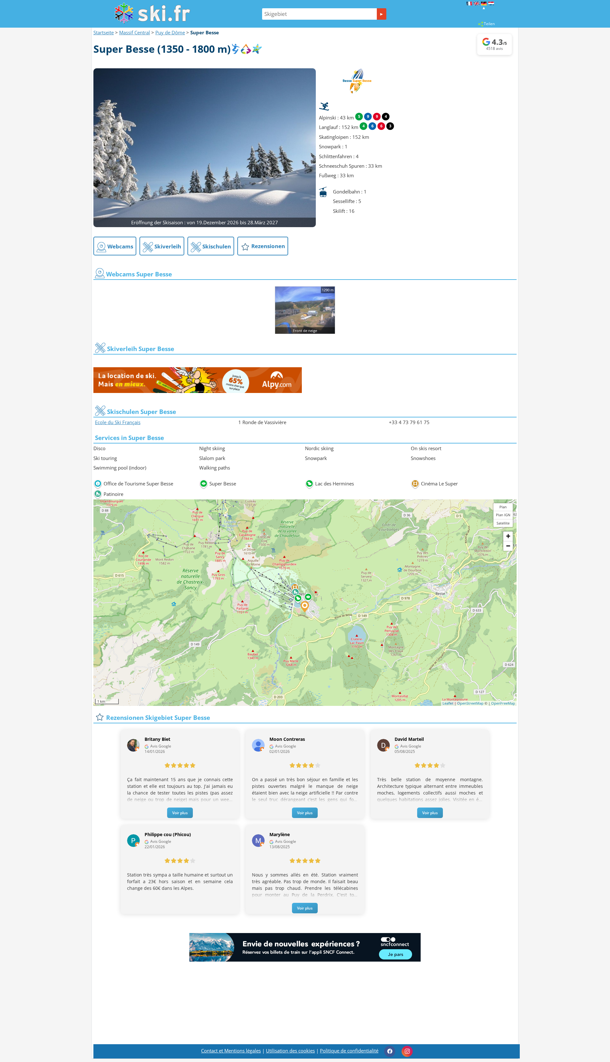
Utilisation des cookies (290, 1050)
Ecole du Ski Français (117, 422)
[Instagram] (407, 1051)
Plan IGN (503, 514)
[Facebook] (389, 1051)
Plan (503, 506)
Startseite (103, 32)
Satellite (503, 523)
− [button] (508, 546)
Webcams (119, 246)
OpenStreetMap (470, 703)
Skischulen (216, 246)
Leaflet (448, 703)
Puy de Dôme (170, 32)
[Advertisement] (305, 1012)
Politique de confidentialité (349, 1050)
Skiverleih (167, 246)
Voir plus (180, 812)
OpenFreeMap (503, 703)
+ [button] (508, 536)
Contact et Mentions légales (231, 1050)
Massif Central (134, 32)
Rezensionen (267, 246)
